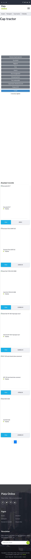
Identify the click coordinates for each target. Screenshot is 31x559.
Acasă (3, 14)
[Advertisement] (15, 39)
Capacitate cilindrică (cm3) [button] (15, 83)
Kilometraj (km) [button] (15, 77)
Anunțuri (18, 515)
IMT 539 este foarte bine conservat (11, 377)
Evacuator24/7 (6, 207)
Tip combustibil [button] (15, 80)
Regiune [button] (15, 63)
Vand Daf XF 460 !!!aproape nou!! (11, 334)
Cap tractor (17, 14)
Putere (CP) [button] (15, 87)
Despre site (18, 522)
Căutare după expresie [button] (15, 57)
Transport (9, 14)
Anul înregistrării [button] (15, 73)
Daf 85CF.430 (6, 420)
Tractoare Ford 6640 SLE (9, 249)
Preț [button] (15, 67)
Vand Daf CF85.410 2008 (9, 292)
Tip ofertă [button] (15, 60)
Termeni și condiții (6, 522)
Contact (17, 518)
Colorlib (24, 554)
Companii (4, 518)
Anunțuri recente (7, 183)
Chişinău (24, 14)
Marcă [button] (15, 70)
